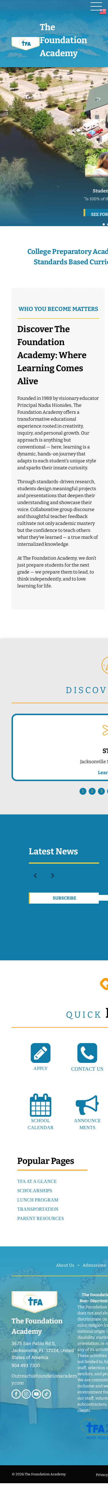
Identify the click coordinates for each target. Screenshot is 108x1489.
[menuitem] (68, 1265)
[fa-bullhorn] (87, 1115)
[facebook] (16, 1394)
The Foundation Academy (63, 40)
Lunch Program (37, 1199)
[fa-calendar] (40, 1115)
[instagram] (26, 1394)
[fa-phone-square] (87, 1063)
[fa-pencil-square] (40, 1063)
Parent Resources (40, 1218)
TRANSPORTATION (37, 1209)
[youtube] (36, 1394)
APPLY (40, 1068)
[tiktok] (46, 1394)
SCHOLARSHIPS (34, 1190)
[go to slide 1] (104, 224)
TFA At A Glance (37, 1181)
